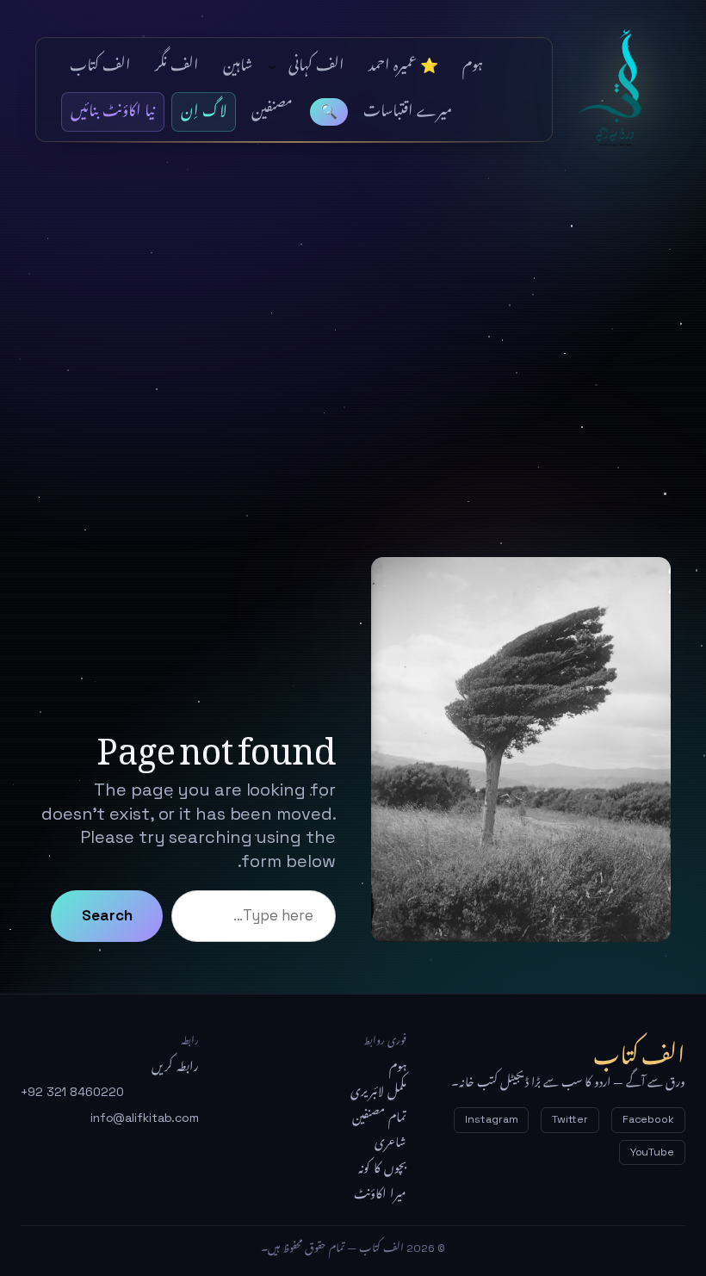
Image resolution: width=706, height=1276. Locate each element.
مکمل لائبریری (378, 1091)
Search (107, 915)
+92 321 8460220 (72, 1091)
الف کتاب (620, 89)
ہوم (397, 1067)
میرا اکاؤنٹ (380, 1194)
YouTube (652, 1152)
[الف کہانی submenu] (272, 66)
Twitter (569, 1119)
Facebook (648, 1119)
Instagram (491, 1119)
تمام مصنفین (379, 1117)
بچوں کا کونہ (382, 1168)
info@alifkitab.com (144, 1117)
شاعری (390, 1142)
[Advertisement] (353, 376)
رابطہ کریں (175, 1067)
